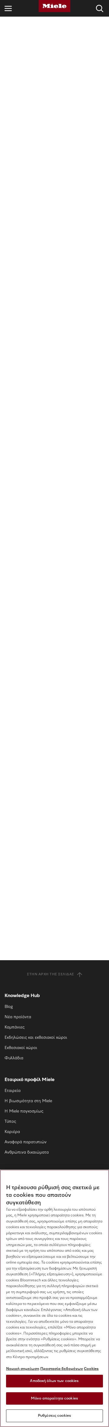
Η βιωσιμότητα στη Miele (28, 1101)
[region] (54, 1298)
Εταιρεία (13, 1091)
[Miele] (54, 6)
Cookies (91, 1369)
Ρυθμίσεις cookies (54, 1416)
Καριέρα (12, 1132)
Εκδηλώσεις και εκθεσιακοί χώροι (36, 1037)
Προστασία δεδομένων (61, 1369)
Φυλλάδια (14, 1058)
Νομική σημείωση (22, 1369)
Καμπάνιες (15, 1027)
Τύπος (10, 1121)
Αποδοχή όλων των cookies (54, 1381)
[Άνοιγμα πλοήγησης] (8, 8)
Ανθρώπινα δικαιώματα (27, 1152)
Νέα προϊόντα (18, 1017)
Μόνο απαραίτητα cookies (54, 1398)
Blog (9, 1007)
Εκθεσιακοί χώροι (21, 1048)
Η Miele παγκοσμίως (24, 1111)
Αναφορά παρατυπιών (26, 1142)
